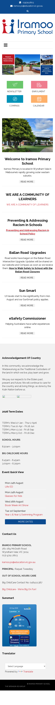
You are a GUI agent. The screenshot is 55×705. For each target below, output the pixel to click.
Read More (27, 182)
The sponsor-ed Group (15, 686)
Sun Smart (27, 291)
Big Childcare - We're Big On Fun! (19, 589)
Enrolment (38, 91)
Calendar (38, 106)
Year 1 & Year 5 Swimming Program (24, 514)
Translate (28, 671)
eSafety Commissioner (27, 318)
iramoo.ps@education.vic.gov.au (18, 562)
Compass (14, 106)
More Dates (25, 521)
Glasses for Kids (13, 496)
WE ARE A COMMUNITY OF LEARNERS (27, 204)
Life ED (9, 486)
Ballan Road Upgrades (27, 253)
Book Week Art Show (16, 505)
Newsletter (14, 91)
